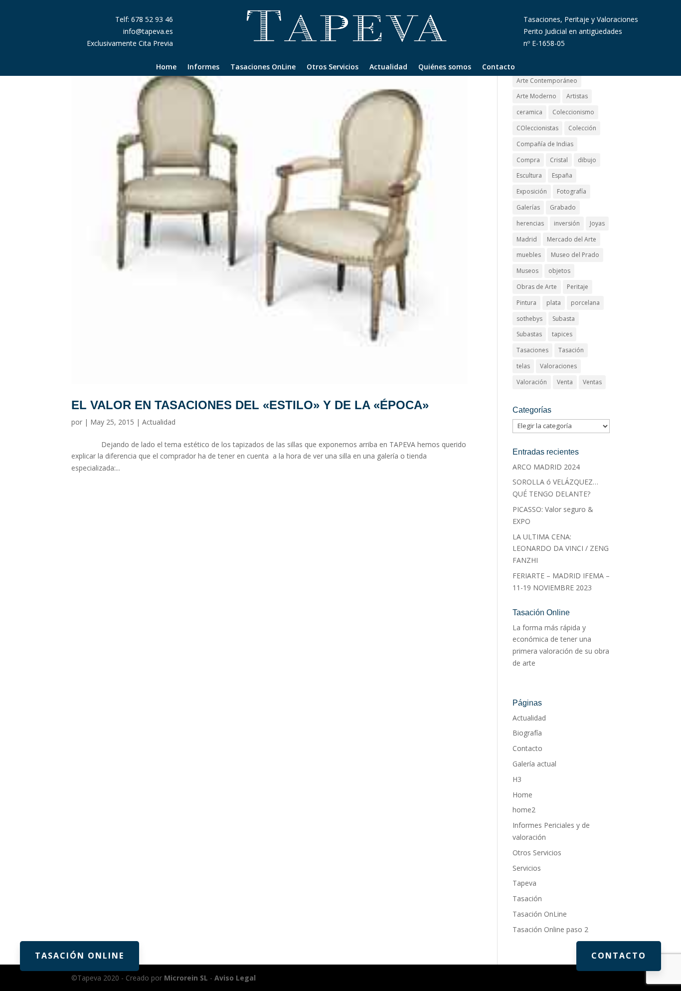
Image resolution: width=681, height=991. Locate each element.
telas (523, 366)
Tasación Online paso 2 (550, 929)
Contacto (498, 67)
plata (553, 302)
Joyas (597, 223)
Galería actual (534, 763)
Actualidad (388, 67)
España (562, 175)
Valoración (531, 382)
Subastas (529, 334)
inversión (567, 223)
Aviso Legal (235, 978)
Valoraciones (558, 366)
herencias (530, 223)
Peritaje (577, 286)
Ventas (592, 382)
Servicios (526, 868)
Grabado (563, 207)
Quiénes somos (444, 67)
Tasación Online (79, 955)
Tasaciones (532, 350)
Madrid (526, 239)
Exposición (531, 191)
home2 (523, 809)
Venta (565, 382)
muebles (528, 254)
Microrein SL (186, 978)
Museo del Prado (575, 254)
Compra (528, 160)
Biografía (527, 733)
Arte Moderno (536, 96)
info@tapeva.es (148, 31)
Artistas (577, 96)
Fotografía (571, 191)
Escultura (529, 175)
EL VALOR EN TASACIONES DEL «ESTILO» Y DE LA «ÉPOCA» (250, 405)
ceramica (529, 112)
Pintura (526, 302)
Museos (527, 270)
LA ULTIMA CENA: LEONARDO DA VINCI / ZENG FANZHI (560, 548)
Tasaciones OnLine (263, 67)
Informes (203, 67)
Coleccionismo (573, 112)
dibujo (587, 160)
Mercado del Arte (571, 239)
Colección (582, 128)
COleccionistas (537, 128)
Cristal (559, 160)
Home (166, 67)
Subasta (563, 318)
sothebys (529, 318)
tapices (562, 334)
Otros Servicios (332, 67)
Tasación (571, 350)
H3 (516, 779)
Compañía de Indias (544, 144)
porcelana (585, 302)
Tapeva (524, 883)
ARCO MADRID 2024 (546, 467)
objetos (559, 270)
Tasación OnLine (539, 914)
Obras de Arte (536, 286)
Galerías (528, 207)
